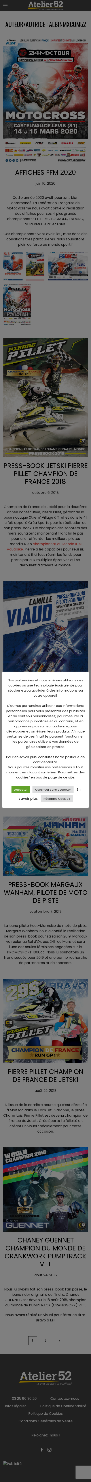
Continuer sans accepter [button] (53, 790)
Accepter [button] (21, 790)
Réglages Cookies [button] (57, 799)
